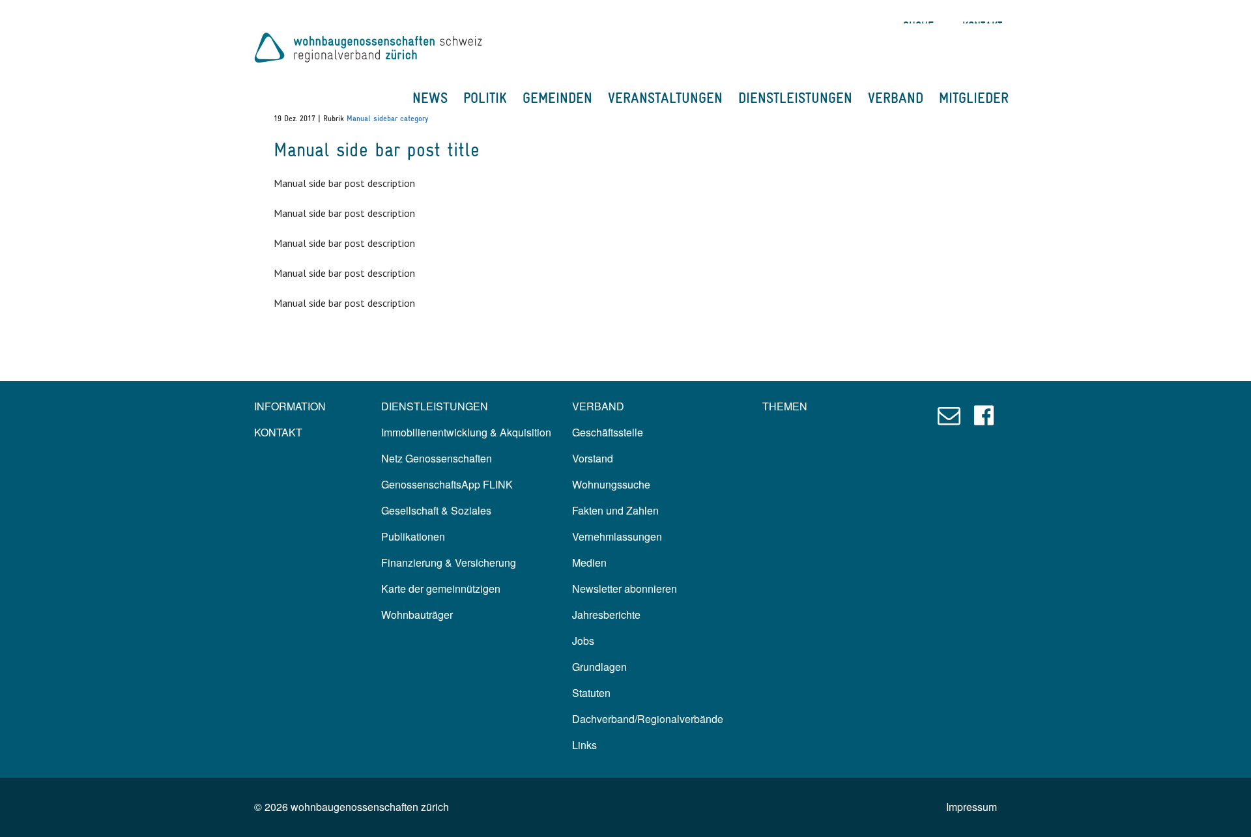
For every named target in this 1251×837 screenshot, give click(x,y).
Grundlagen (599, 666)
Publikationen (413, 536)
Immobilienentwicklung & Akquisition (466, 432)
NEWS (430, 97)
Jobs (583, 640)
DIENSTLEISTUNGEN (795, 97)
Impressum (971, 806)
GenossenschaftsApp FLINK (447, 484)
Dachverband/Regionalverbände (647, 718)
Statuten (591, 692)
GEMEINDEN (557, 97)
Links (584, 744)
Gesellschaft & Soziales (436, 510)
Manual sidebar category (387, 118)
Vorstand (592, 458)
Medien (589, 562)
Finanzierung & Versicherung (448, 562)
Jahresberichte (606, 614)
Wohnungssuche (611, 484)
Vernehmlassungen (617, 536)
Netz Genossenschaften (436, 458)
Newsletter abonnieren (624, 588)
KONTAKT (278, 432)
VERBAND (895, 97)
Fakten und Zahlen (615, 510)
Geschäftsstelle (607, 432)
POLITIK (485, 97)
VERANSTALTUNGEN (665, 97)
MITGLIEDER (974, 97)
